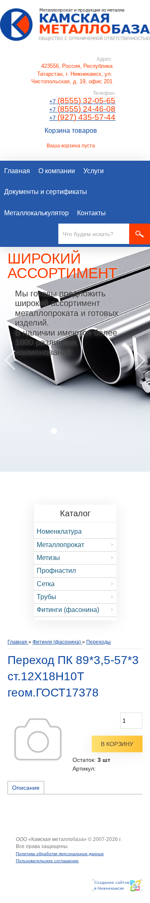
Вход (75, 846)
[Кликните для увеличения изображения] (38, 739)
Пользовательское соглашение (47, 860)
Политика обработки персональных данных (60, 853)
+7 (82, 101)
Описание (26, 787)
